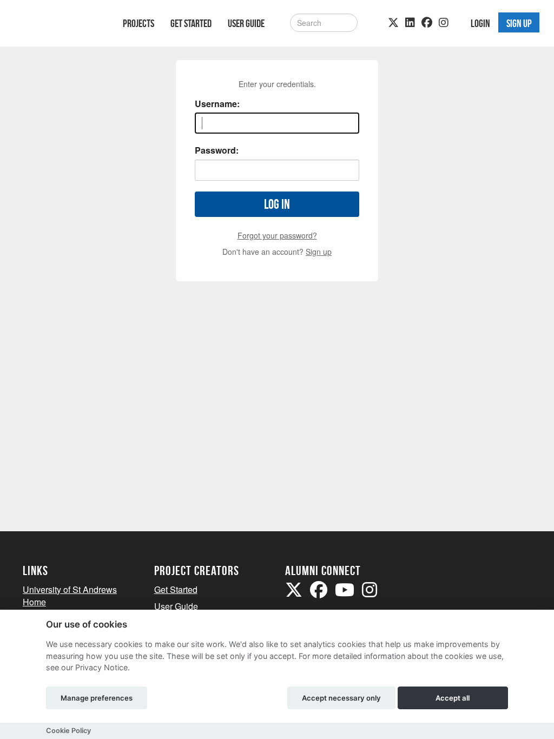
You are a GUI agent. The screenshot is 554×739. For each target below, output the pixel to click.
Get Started (191, 23)
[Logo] (59, 25)
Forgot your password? (277, 235)
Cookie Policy (68, 731)
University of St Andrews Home (70, 595)
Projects (138, 23)
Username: (217, 104)
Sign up (319, 251)
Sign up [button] (519, 23)
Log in (277, 204)
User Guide (246, 23)
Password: (217, 150)
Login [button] (480, 23)
